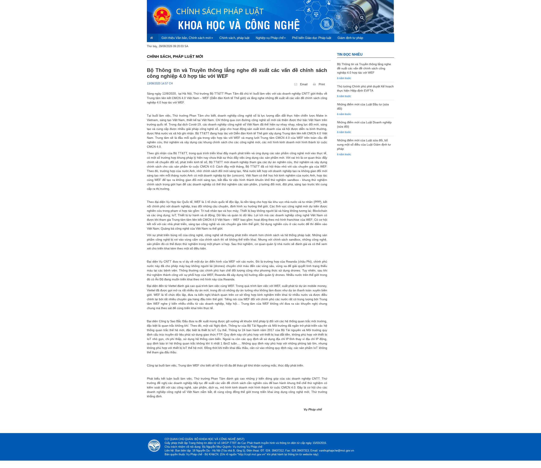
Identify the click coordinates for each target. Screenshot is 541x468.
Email (303, 84)
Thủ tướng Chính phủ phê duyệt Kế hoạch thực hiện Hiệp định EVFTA (365, 88)
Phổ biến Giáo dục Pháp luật (311, 38)
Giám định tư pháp (350, 38)
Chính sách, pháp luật (234, 38)
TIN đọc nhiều (350, 54)
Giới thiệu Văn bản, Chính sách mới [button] (186, 38)
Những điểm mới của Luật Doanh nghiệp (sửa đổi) (364, 124)
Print (321, 84)
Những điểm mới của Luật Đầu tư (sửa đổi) (363, 106)
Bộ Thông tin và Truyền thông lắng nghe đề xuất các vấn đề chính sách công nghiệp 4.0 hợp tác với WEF (364, 68)
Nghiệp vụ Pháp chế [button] (270, 38)
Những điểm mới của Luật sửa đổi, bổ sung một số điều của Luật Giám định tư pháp (364, 144)
